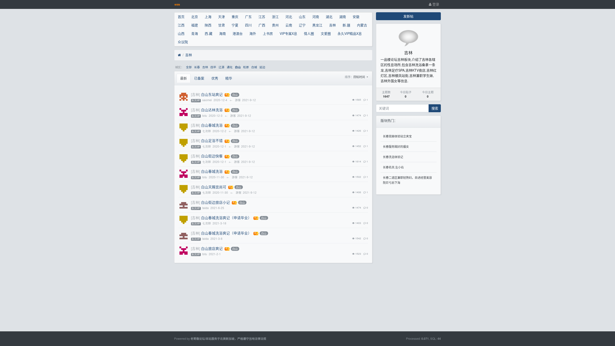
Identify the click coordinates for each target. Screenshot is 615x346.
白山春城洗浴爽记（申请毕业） (226, 217)
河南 (315, 16)
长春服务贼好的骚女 (396, 146)
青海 (194, 33)
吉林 (332, 25)
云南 (288, 25)
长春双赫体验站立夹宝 (397, 136)
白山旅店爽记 (212, 248)
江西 (181, 25)
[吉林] (195, 94)
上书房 (268, 33)
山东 (302, 16)
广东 (248, 16)
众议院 (183, 41)
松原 (246, 67)
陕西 (208, 25)
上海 (208, 16)
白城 (254, 67)
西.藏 (208, 33)
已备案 (199, 78)
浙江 (275, 16)
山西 (181, 33)
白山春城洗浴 (212, 125)
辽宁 (302, 25)
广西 (261, 25)
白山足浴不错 (212, 140)
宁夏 (235, 25)
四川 (248, 25)
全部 (189, 67)
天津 (221, 16)
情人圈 (309, 33)
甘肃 (221, 25)
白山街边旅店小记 (215, 202)
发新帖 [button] (408, 16)
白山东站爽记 (212, 94)
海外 (252, 33)
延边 (262, 67)
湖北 (329, 16)
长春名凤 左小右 (393, 167)
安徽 (356, 16)
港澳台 (238, 33)
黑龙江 (317, 25)
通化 (230, 67)
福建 (194, 25)
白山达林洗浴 (212, 109)
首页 (181, 16)
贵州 (275, 25)
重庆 (235, 16)
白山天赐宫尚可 (213, 186)
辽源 (221, 67)
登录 (435, 4)
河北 (288, 16)
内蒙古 (362, 25)
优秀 (214, 78)
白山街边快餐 (212, 155)
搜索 (434, 108)
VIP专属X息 (288, 33)
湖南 (342, 16)
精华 (228, 78)
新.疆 (346, 25)
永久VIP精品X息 (350, 33)
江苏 (261, 16)
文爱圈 (326, 33)
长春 (197, 67)
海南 (222, 33)
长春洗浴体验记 (393, 157)
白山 (238, 67)
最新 (183, 78)
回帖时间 (359, 77)
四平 (213, 67)
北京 (194, 16)
